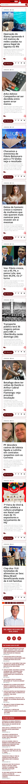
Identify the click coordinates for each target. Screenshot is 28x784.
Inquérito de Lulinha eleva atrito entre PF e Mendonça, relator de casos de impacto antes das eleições (15, 686)
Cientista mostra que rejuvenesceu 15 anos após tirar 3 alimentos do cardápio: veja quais (14, 692)
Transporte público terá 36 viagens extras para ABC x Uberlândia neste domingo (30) (10, 758)
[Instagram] (14, 638)
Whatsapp (9, 63)
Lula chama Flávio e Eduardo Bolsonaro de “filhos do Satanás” (14, 680)
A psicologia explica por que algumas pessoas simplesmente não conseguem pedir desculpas (14, 658)
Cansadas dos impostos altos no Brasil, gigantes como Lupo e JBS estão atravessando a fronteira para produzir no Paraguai (14, 651)
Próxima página (20, 603)
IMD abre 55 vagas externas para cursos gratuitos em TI (14, 705)
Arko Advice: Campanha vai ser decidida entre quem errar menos (11, 729)
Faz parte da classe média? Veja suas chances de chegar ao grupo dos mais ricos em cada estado (15, 664)
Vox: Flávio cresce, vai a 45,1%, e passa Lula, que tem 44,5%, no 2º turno (11, 751)
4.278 (14, 603)
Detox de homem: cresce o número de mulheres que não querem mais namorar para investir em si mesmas (11, 743)
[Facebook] (9, 638)
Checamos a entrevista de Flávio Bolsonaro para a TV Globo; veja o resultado (10, 736)
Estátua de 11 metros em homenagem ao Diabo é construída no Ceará (15, 711)
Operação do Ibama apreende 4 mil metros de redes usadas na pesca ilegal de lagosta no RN (11, 722)
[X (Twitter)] (19, 638)
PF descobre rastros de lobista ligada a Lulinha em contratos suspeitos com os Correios (11, 775)
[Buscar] (26, 4)
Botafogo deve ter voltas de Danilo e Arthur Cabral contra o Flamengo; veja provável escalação (11, 766)
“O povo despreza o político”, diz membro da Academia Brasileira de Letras (14, 699)
